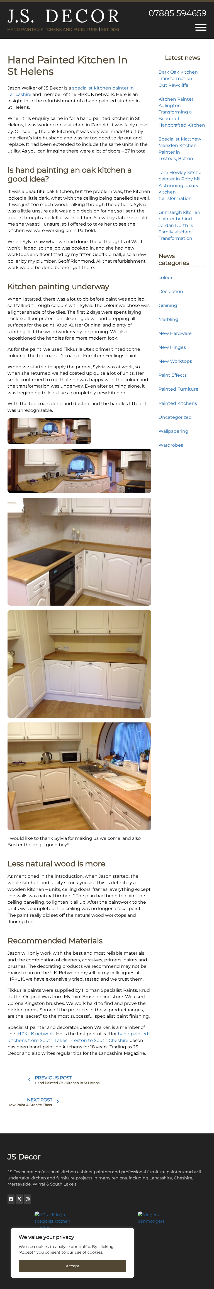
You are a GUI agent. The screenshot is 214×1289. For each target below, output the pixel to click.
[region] (72, 1253)
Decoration (171, 291)
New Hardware (175, 333)
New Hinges (172, 347)
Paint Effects (173, 375)
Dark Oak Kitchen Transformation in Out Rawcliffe (178, 78)
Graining (168, 305)
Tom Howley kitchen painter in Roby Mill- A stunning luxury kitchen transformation (182, 185)
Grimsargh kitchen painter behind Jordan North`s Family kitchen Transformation (179, 225)
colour (165, 277)
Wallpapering (173, 431)
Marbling (168, 319)
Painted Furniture (178, 389)
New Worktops (175, 361)
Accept (72, 1265)
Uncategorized (175, 417)
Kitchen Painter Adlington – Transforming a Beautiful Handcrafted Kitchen (182, 112)
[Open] (200, 27)
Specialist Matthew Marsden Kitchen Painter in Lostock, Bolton (180, 148)
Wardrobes (171, 445)
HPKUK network (36, 1033)
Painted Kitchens (178, 403)
